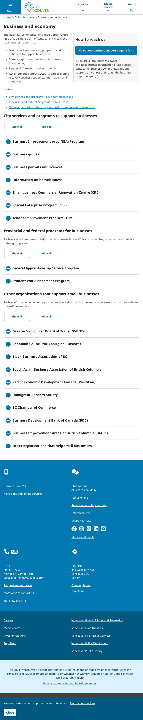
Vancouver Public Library (87, 651)
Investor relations (15, 635)
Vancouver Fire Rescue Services (91, 635)
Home (7, 17)
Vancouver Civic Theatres (87, 628)
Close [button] (10, 712)
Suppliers (10, 643)
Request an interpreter (18, 585)
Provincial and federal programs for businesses (39, 102)
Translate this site (15, 600)
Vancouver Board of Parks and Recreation (97, 620)
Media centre (12, 628)
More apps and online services (23, 493)
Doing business (24, 17)
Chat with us (79, 486)
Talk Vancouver (81, 513)
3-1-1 (7, 566)
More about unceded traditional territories (69, 683)
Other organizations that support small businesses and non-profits (52, 107)
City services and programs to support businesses (41, 96)
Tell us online (80, 497)
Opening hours (81, 585)
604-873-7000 (12, 570)
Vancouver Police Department (90, 643)
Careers (8, 620)
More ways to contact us (19, 593)
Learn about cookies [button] (82, 703)
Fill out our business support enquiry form (106, 50)
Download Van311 (15, 486)
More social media (83, 537)
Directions (78, 591)
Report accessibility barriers (89, 505)
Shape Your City (81, 520)
